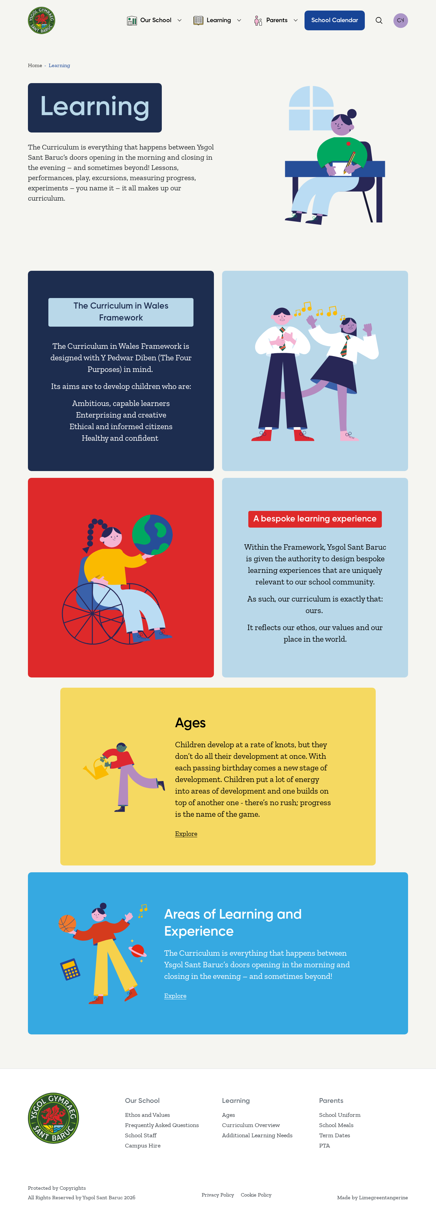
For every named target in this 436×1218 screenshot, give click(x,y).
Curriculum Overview (251, 1125)
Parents (276, 20)
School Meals (336, 1125)
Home (35, 65)
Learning (219, 20)
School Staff (140, 1135)
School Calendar (334, 20)
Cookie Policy (256, 1194)
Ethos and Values (147, 1115)
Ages (228, 1115)
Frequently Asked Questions (162, 1125)
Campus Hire (142, 1145)
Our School (155, 20)
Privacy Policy (218, 1194)
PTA (324, 1145)
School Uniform (340, 1115)
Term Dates (334, 1135)
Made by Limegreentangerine (372, 1197)
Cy (400, 20)
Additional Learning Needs (257, 1135)
